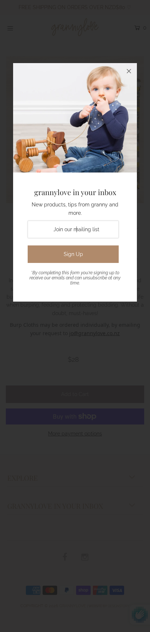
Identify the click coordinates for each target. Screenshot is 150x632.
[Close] (129, 71)
